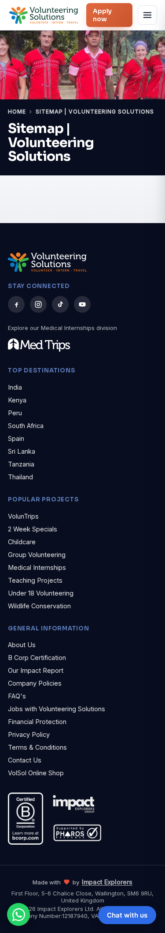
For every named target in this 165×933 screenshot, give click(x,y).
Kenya (17, 400)
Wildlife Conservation (39, 606)
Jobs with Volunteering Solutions (56, 709)
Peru (15, 413)
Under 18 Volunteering (40, 593)
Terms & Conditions (37, 747)
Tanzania (21, 464)
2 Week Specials (32, 529)
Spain (16, 438)
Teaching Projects (35, 580)
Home (17, 111)
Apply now (102, 15)
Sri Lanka (21, 451)
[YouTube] (82, 304)
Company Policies (35, 683)
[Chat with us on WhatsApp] (18, 914)
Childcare (22, 542)
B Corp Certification (37, 657)
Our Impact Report (35, 670)
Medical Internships (37, 567)
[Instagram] (38, 304)
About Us (22, 645)
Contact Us (24, 760)
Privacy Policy (29, 734)
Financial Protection (37, 721)
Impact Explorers (107, 882)
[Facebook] (16, 304)
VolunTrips (23, 516)
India (15, 387)
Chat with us (127, 915)
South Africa (26, 425)
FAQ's (17, 696)
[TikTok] (60, 304)
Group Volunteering (37, 554)
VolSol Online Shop (36, 773)
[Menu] (147, 15)
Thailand (20, 477)
